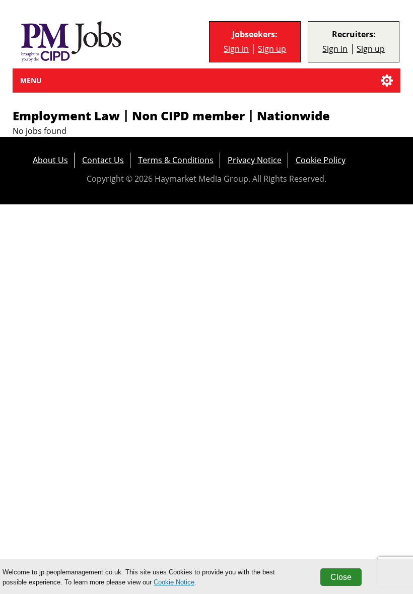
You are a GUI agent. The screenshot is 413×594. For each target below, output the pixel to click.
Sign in (236, 49)
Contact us (103, 160)
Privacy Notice (255, 160)
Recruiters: (354, 34)
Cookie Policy (321, 160)
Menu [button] (31, 80)
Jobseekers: (255, 34)
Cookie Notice (174, 582)
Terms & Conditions (176, 160)
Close (341, 577)
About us (50, 160)
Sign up (272, 49)
